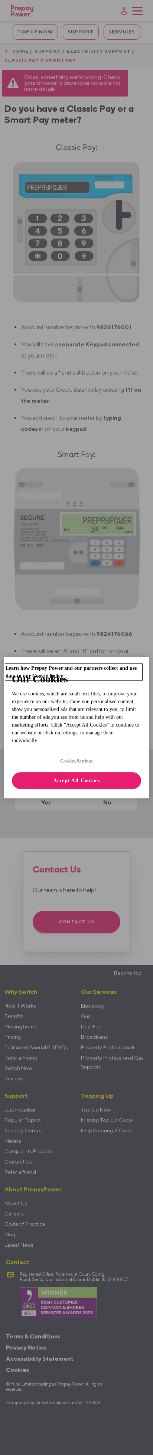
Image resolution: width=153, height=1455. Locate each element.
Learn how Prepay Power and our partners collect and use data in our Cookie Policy (71, 672)
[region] (76, 728)
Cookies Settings (76, 761)
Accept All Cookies (76, 780)
